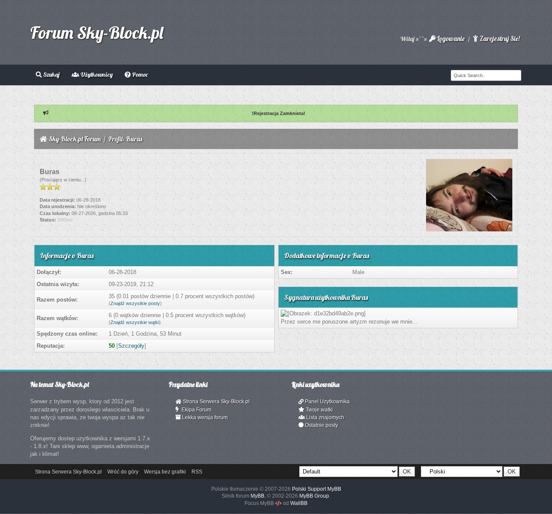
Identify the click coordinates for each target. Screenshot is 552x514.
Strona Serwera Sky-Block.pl (216, 402)
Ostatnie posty (321, 425)
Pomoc (139, 74)
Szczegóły (131, 346)
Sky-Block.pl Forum (75, 139)
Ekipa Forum (195, 410)
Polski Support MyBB (316, 489)
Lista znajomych (324, 417)
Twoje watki (318, 410)
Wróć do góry (122, 472)
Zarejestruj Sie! (499, 38)
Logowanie (450, 38)
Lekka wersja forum (204, 417)
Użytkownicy (96, 74)
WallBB (298, 503)
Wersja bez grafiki (165, 472)
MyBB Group (314, 496)
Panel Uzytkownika (327, 402)
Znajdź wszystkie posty (135, 303)
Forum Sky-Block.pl (96, 32)
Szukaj (51, 74)
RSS (196, 472)
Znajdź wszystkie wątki (134, 322)
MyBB (257, 496)
